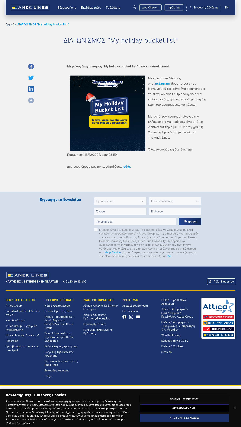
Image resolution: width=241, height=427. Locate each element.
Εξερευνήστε (67, 7)
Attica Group (14, 305)
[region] (120, 408)
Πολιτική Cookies (172, 346)
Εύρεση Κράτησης (94, 324)
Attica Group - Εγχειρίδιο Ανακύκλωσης (21, 327)
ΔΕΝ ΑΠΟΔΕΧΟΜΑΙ (184, 408)
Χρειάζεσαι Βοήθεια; (135, 305)
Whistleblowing (170, 335)
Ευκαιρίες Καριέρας (57, 370)
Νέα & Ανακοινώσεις (58, 305)
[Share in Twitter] (31, 78)
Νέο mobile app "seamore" (22, 335)
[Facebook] (124, 317)
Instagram (162, 83)
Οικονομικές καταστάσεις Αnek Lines (61, 363)
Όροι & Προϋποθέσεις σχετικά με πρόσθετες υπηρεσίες (59, 337)
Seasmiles (12, 340)
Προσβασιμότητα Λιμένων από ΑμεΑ (22, 348)
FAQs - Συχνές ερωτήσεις (61, 346)
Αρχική (10, 24)
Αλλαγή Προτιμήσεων (184, 398)
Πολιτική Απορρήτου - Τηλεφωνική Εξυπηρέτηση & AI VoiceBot (178, 326)
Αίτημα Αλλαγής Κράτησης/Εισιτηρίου (100, 307)
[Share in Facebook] (31, 66)
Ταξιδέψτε (113, 7)
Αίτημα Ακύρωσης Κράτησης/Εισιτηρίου (96, 316)
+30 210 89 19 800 (74, 281)
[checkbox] (96, 229)
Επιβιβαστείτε (91, 7)
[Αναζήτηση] (134, 7)
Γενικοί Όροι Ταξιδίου (58, 311)
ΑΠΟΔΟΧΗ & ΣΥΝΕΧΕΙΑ (184, 417)
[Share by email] (31, 100)
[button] (120, 201)
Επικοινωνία (130, 311)
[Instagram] (131, 317)
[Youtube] (138, 317)
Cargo (48, 376)
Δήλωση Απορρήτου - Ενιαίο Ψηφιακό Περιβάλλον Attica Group (177, 313)
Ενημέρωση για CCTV (174, 340)
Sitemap (166, 352)
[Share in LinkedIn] (31, 89)
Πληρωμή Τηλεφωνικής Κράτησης (59, 353)
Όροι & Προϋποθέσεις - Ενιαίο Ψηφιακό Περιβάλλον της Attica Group (59, 322)
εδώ (168, 256)
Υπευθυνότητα (15, 320)
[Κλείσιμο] (235, 407)
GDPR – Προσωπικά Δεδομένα (173, 301)
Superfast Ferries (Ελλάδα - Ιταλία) (23, 312)
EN (227, 7)
